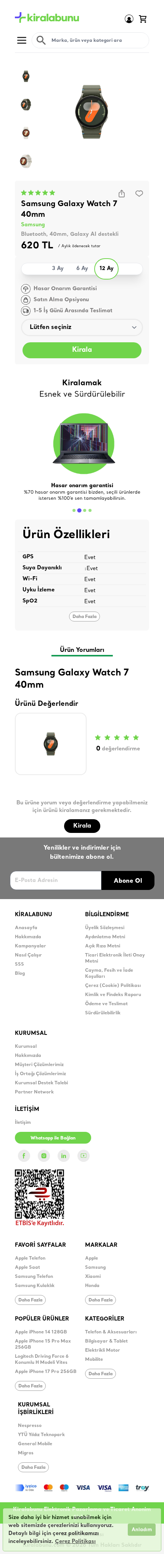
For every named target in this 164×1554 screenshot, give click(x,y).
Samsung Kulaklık (35, 1286)
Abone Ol (128, 880)
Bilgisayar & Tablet (106, 1341)
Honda (92, 1286)
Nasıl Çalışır (28, 955)
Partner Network (34, 1092)
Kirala (82, 350)
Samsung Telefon (34, 1276)
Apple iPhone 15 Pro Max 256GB (43, 1344)
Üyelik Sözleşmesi (104, 928)
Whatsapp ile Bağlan (53, 1138)
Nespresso (30, 1425)
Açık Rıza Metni (102, 946)
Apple (91, 1258)
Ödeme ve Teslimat (106, 1004)
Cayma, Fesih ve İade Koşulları (109, 973)
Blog (20, 973)
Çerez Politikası (75, 1541)
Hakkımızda (28, 937)
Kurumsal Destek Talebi (41, 1083)
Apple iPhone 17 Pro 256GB (46, 1371)
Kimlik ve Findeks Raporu (113, 995)
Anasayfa (26, 928)
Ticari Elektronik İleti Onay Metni (115, 958)
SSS (19, 964)
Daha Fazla (84, 616)
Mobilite (94, 1359)
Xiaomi (93, 1276)
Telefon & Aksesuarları (111, 1332)
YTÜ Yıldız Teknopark (41, 1435)
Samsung (33, 225)
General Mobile (35, 1444)
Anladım (142, 1530)
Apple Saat (27, 1267)
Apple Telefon (30, 1258)
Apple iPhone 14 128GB (41, 1332)
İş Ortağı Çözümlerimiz (40, 1074)
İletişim (23, 1122)
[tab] (74, 510)
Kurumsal (26, 1046)
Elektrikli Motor (102, 1350)
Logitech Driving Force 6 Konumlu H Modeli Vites (42, 1359)
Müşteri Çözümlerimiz (39, 1065)
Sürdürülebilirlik (103, 1013)
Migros (26, 1453)
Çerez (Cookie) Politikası (113, 985)
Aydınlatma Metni (105, 937)
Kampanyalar (30, 946)
